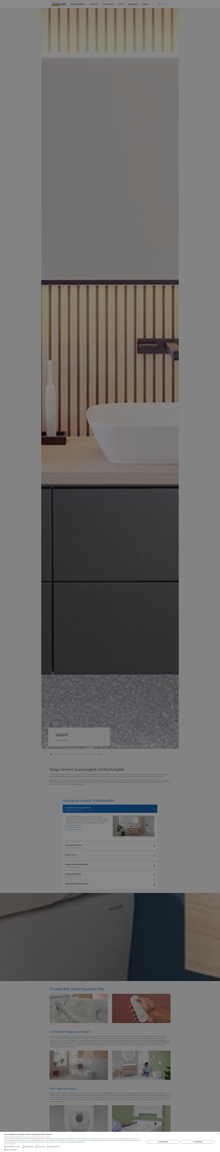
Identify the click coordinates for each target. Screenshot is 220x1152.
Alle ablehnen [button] (197, 1142)
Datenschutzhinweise (9, 1144)
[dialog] (110, 1142)
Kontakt (47, 1137)
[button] (72, 1150)
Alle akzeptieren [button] (163, 1142)
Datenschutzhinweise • (33, 1137)
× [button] (218, 1133)
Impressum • (42, 1137)
